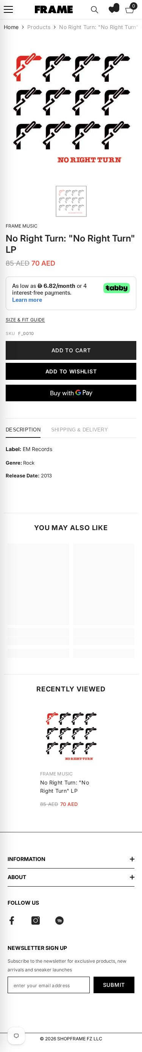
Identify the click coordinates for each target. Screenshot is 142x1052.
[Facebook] (12, 920)
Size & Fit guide (25, 320)
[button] (112, 9)
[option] (71, 107)
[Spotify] (59, 920)
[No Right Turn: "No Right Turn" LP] (71, 735)
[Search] (94, 9)
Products (38, 27)
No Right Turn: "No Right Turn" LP (64, 786)
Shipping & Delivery (79, 430)
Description (23, 430)
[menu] (8, 9)
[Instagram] (36, 920)
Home (11, 27)
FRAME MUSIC (21, 226)
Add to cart (71, 350)
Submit (114, 985)
